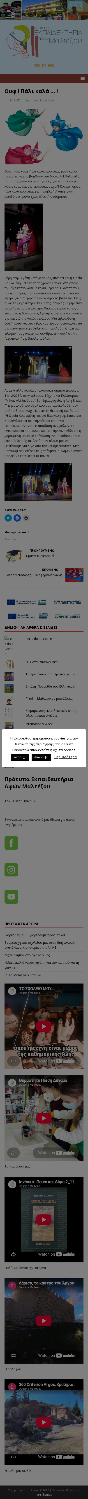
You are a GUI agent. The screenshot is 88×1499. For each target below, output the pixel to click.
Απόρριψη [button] (41, 757)
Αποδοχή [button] (20, 757)
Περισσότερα (65, 757)
